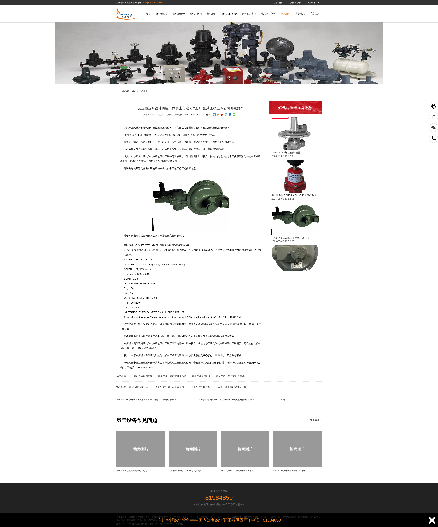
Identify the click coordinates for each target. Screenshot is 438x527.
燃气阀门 (212, 13)
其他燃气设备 (295, 2)
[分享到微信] (234, 114)
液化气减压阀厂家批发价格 (172, 376)
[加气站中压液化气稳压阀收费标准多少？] (297, 466)
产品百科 (286, 13)
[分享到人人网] (230, 114)
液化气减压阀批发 (201, 376)
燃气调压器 (162, 13)
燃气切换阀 (196, 13)
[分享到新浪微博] (222, 114)
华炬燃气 (300, 13)
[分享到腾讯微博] (226, 114)
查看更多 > (316, 420)
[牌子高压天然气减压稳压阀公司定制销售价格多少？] (140, 466)
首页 (148, 13)
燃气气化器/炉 (229, 13)
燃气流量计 (179, 13)
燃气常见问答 (268, 13)
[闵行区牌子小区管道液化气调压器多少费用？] (245, 466)
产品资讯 (143, 91)
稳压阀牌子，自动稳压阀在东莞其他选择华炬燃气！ (230, 399)
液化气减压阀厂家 (143, 376)
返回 (283, 399)
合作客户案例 (249, 13)
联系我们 (278, 2)
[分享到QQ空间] (218, 114)
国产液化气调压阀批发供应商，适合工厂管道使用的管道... (151, 399)
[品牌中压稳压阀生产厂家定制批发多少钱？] (193, 466)
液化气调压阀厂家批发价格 (230, 376)
